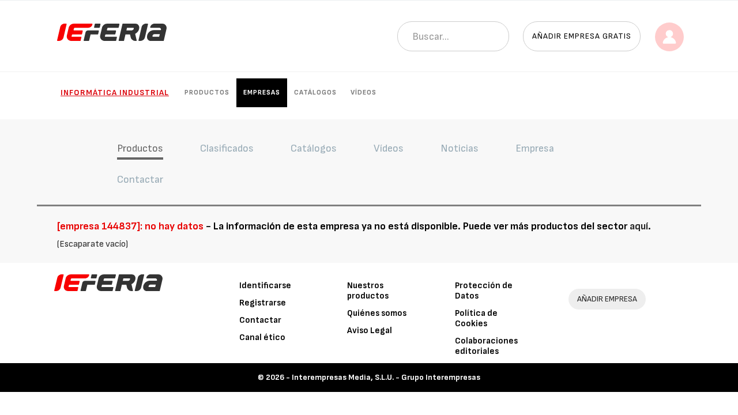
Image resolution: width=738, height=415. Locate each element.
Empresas (261, 92)
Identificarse (265, 285)
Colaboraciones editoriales (486, 346)
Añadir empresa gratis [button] (581, 36)
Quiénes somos (376, 313)
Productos (206, 92)
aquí (639, 226)
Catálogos (315, 92)
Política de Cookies (476, 318)
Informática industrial (115, 92)
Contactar (260, 320)
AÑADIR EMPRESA (607, 299)
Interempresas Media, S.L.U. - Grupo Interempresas (386, 377)
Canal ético (262, 337)
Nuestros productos (368, 290)
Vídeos (363, 92)
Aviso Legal (369, 330)
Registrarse (262, 302)
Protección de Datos (484, 290)
